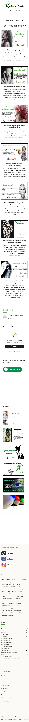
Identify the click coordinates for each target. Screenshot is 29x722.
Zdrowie (3, 664)
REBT (4, 603)
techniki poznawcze (7, 608)
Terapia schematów (5, 660)
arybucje (15, 579)
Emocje (2, 628)
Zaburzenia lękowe (5, 662)
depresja (11, 582)
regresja (11, 603)
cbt (3, 582)
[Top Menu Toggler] (26, 15)
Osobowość (3, 632)
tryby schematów (7, 610)
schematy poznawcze (8, 605)
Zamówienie (4, 694)
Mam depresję (6, 593)
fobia (13, 586)
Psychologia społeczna (6, 642)
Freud (19, 586)
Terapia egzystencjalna (6, 656)
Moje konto (3, 691)
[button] (14, 10)
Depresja (3, 626)
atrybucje (23, 579)
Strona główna (10, 20)
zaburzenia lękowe (15, 612)
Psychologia (4, 636)
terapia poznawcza (20, 608)
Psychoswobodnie (5, 648)
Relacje (2, 654)
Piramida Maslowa (7, 598)
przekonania (18, 598)
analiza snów (6, 579)
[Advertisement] (14, 389)
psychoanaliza (6, 601)
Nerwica (3, 630)
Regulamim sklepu (5, 688)
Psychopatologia (5, 644)
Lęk (20, 591)
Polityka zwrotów (5, 701)
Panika (4, 596)
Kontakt (3, 675)
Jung (4, 591)
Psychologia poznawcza (6, 640)
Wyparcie (5, 612)
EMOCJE (18, 584)
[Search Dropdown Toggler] (11, 11)
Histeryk (4, 589)
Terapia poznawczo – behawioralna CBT (10, 658)
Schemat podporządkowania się (14, 86)
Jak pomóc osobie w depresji (17, 589)
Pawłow (11, 596)
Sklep (2, 682)
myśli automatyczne (18, 593)
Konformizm (12, 591)
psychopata (16, 601)
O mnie (2, 678)
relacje (18, 603)
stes (18, 605)
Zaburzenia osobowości (7, 646)
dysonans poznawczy (8, 584)
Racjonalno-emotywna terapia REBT (9, 652)
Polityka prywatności (6, 697)
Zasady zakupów (5, 685)
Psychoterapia (4, 650)
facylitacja (5, 586)
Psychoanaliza (4, 634)
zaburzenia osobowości (8, 615)
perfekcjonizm (21, 596)
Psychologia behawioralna (7, 638)
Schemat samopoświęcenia (14, 50)
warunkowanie (18, 610)
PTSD (24, 601)
